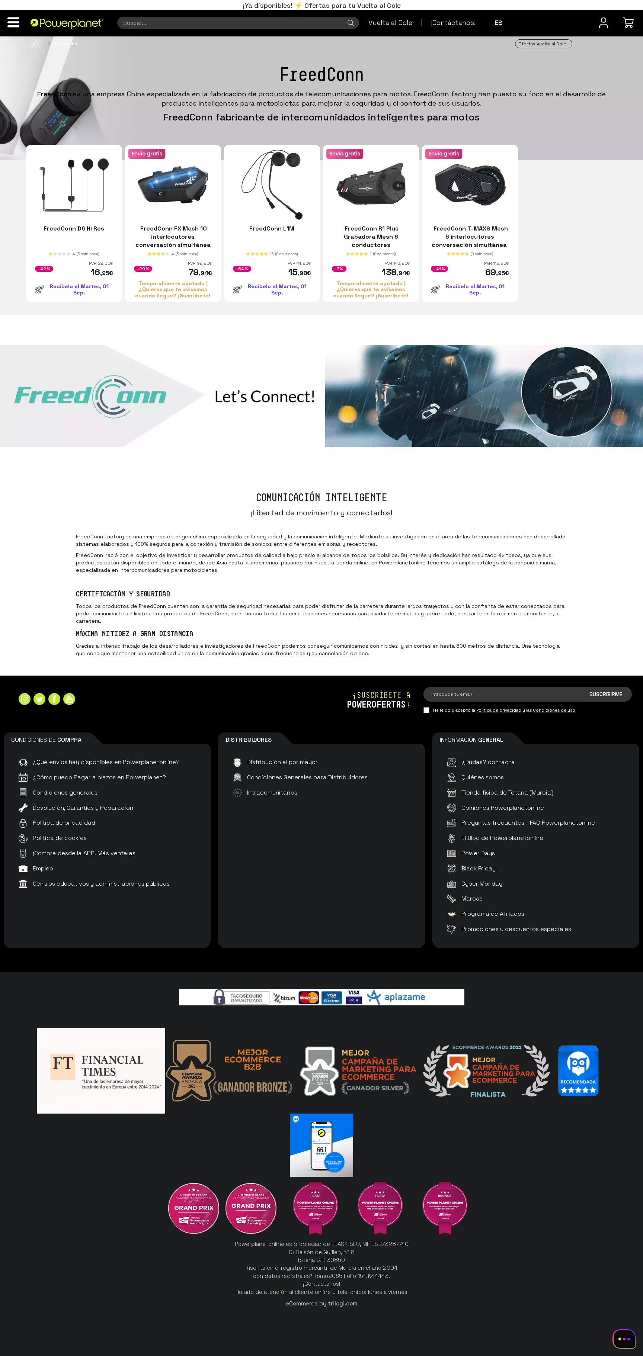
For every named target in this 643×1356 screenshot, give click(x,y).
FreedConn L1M (272, 228)
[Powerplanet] (35, 43)
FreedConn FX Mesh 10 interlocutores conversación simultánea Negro (173, 241)
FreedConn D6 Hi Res (74, 228)
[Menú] (13, 22)
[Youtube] (69, 700)
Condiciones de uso (554, 710)
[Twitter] (39, 700)
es (499, 22)
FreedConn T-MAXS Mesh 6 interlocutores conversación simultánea (470, 237)
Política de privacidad (498, 710)
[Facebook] (54, 700)
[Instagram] (25, 700)
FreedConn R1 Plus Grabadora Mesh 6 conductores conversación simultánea (371, 241)
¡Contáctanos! (453, 22)
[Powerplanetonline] (67, 23)
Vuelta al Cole (390, 22)
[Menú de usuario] (603, 22)
